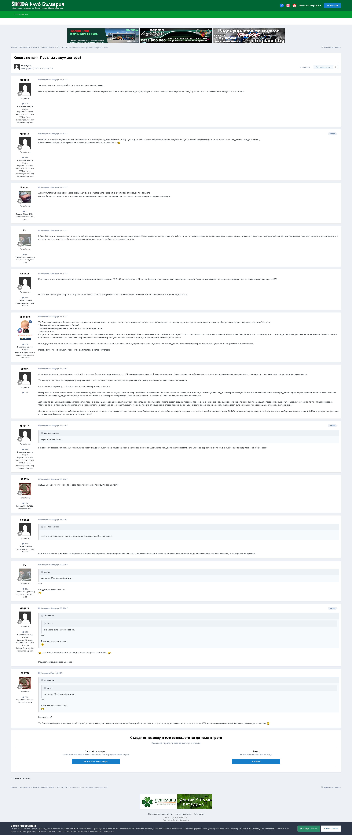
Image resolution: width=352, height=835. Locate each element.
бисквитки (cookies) (143, 829)
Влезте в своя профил (309, 6)
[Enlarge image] (118, 142)
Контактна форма (183, 814)
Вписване (256, 761)
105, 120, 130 (47, 68)
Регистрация (332, 5)
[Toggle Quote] (42, 433)
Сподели (305, 67)
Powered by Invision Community (176, 820)
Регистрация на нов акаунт (96, 761)
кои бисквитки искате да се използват (256, 829)
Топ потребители (20, 14)
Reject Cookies (331, 828)
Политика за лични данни (160, 814)
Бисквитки (199, 814)
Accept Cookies (309, 828)
